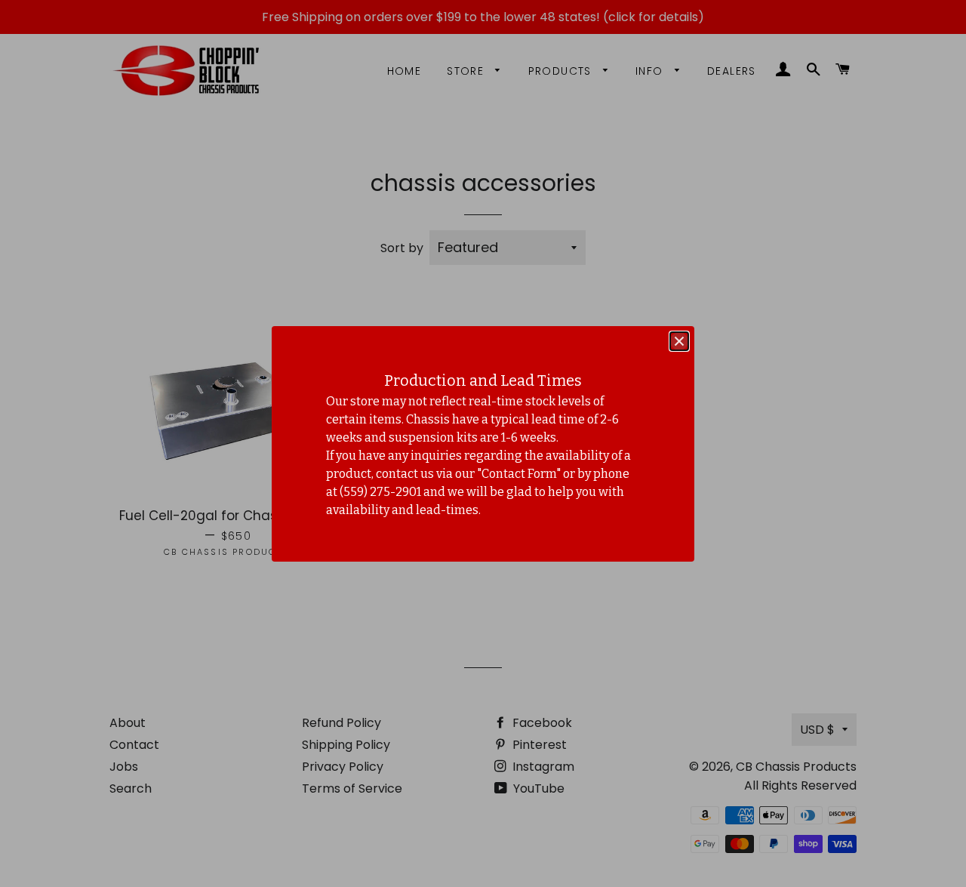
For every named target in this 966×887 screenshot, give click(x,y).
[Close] (679, 341)
